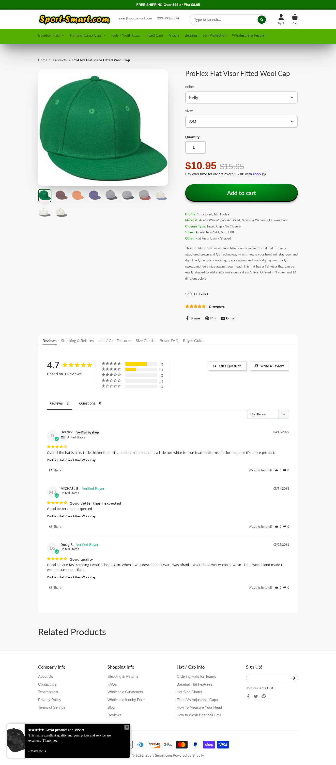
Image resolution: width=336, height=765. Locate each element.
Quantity (192, 137)
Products (60, 60)
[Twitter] (256, 696)
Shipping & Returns (77, 340)
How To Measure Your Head (199, 707)
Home (42, 60)
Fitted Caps (154, 35)
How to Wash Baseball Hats (199, 715)
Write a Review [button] (272, 366)
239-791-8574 (168, 18)
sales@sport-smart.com (135, 18)
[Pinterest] (263, 696)
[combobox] (228, 20)
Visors (174, 35)
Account (281, 19)
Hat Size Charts (189, 692)
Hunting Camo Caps (86, 35)
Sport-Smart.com (158, 755)
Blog (111, 707)
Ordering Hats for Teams (196, 676)
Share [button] (57, 470)
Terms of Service (51, 707)
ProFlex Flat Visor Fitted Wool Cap (71, 460)
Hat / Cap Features (115, 340)
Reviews (50, 340)
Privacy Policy (49, 700)
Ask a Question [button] (229, 366)
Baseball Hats (49, 35)
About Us (45, 676)
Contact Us (47, 684)
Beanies (191, 35)
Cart (295, 19)
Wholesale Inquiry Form (126, 700)
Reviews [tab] (56, 403)
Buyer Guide (193, 340)
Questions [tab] (87, 403)
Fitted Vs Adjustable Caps (197, 700)
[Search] (262, 19)
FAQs (112, 684)
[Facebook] (248, 696)
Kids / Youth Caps (125, 35)
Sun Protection (215, 35)
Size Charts (145, 340)
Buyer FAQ (169, 340)
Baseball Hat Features (194, 684)
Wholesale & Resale (248, 35)
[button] (278, 470)
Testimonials (48, 692)
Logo (75, 19)
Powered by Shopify (188, 755)
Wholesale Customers (125, 692)
